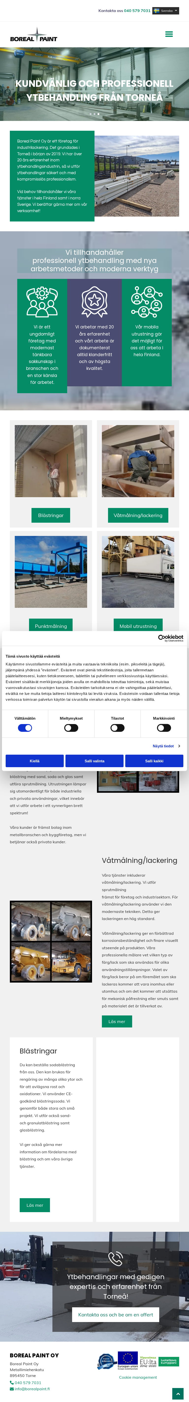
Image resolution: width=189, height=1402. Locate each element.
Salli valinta (94, 761)
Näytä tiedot (163, 746)
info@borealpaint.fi (32, 1388)
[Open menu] (169, 34)
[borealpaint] (51, 461)
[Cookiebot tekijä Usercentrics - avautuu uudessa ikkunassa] (161, 638)
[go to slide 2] (94, 114)
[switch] (71, 728)
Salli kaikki (154, 761)
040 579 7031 (28, 1382)
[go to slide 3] (98, 114)
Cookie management (138, 1377)
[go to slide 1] (91, 114)
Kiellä (34, 761)
